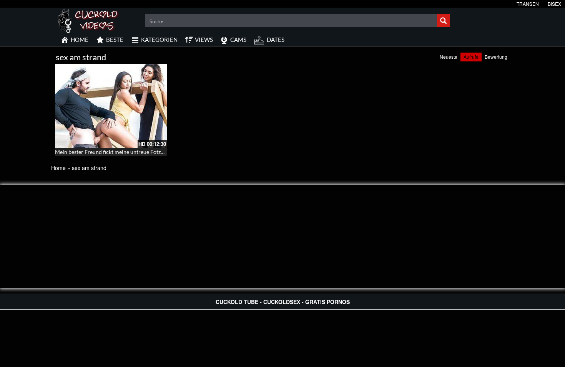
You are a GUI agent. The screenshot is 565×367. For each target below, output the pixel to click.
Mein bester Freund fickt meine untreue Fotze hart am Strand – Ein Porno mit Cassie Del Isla (164, 152)
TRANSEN (528, 4)
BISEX (554, 4)
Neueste (448, 56)
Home (58, 168)
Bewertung (496, 56)
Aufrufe (471, 56)
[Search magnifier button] (443, 20)
